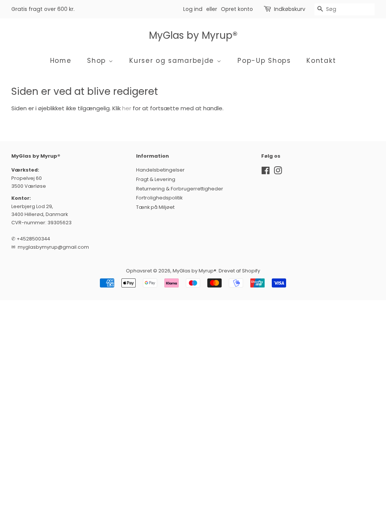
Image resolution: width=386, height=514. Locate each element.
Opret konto (237, 9)
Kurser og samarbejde (173, 60)
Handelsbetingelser (160, 170)
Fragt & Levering (155, 179)
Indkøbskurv (289, 9)
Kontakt (321, 60)
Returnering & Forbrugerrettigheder (179, 189)
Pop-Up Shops (264, 60)
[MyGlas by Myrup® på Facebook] (265, 172)
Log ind (192, 9)
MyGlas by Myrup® (193, 35)
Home (61, 60)
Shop (98, 60)
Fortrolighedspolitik (159, 198)
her (126, 108)
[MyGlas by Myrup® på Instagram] (278, 172)
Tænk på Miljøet (155, 207)
